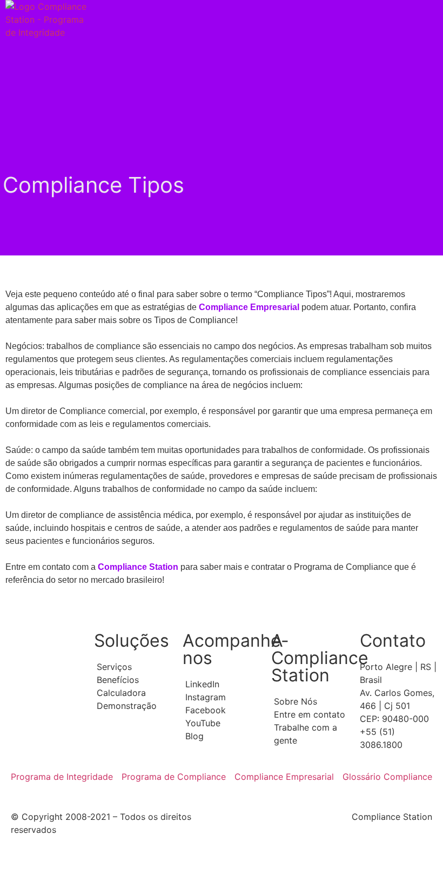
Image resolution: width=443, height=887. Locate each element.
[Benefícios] (133, 679)
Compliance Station (138, 566)
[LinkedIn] (221, 684)
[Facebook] (221, 710)
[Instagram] (221, 697)
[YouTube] (221, 723)
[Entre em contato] (310, 714)
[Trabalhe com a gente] (310, 734)
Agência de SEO (141, 866)
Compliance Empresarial (249, 307)
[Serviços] (133, 666)
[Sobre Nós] (310, 701)
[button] (332, 20)
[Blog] (221, 736)
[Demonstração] (133, 705)
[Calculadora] (133, 692)
